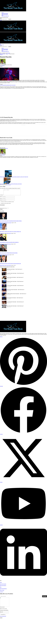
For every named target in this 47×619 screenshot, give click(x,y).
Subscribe (44, 596)
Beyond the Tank (2, 222)
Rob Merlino (3, 65)
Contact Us (1, 591)
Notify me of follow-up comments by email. (7, 201)
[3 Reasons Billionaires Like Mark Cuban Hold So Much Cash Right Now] (3, 240)
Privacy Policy (2, 590)
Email (1, 198)
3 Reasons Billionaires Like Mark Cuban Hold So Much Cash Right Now (9, 242)
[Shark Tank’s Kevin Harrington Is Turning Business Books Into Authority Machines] (3, 219)
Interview (1, 254)
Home (1, 582)
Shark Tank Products (3, 585)
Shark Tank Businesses (3, 588)
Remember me (3, 614)
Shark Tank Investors (8, 222)
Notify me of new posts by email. (6, 203)
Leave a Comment (8, 184)
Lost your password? (3, 616)
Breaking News (2, 233)
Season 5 (1, 54)
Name (1, 196)
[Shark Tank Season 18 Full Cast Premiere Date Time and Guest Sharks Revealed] (3, 261)
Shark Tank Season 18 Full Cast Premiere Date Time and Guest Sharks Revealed (10, 263)
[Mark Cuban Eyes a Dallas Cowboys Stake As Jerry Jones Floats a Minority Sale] (3, 229)
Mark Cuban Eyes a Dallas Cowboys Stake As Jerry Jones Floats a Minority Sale (10, 231)
